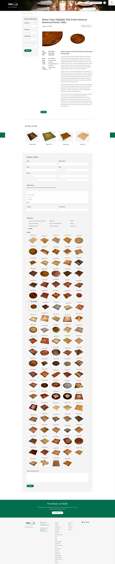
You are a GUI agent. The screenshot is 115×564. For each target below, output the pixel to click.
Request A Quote (58, 557)
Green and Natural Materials (55, 223)
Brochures (57, 531)
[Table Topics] (12, 5)
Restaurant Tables (58, 559)
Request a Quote (86, 26)
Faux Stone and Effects (33, 223)
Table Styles (26, 29)
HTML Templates (58, 541)
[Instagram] (84, 522)
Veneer (52, 53)
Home (56, 540)
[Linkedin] (88, 522)
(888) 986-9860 (43, 522)
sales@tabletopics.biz (44, 524)
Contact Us (57, 512)
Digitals (71, 221)
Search (56, 560)
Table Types (26, 22)
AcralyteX (57, 526)
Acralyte (56, 524)
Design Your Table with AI (94, 2)
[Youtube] (82, 522)
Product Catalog (58, 555)
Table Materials (27, 36)
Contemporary (51, 54)
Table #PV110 (32, 144)
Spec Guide (70, 522)
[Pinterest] (86, 522)
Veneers (31, 13)
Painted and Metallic (53, 226)
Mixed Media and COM (33, 226)
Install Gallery (57, 543)
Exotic (29, 13)
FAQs (56, 538)
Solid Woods (73, 226)
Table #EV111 (83, 144)
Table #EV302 (49, 144)
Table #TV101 (66, 144)
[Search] (104, 2)
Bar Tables (57, 529)
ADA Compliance (58, 527)
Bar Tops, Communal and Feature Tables (37, 221)
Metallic (72, 223)
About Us (56, 522)
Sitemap (56, 562)
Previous (2, 135)
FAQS (69, 524)
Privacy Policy (57, 553)
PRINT (43, 112)
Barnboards (51, 221)
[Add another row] (27, 202)
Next (112, 135)
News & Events (58, 548)
